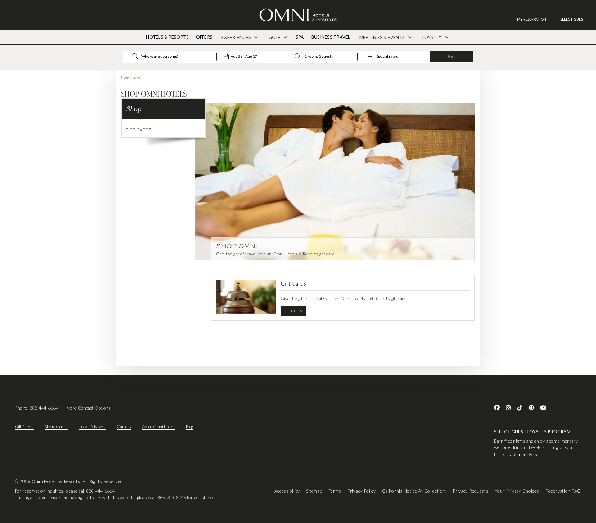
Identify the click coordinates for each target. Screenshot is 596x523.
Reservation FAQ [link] (563, 490)
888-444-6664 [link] (43, 408)
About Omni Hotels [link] (158, 426)
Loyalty (432, 37)
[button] (572, 19)
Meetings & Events (382, 37)
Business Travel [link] (330, 36)
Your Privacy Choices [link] (517, 490)
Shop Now (293, 311)
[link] (535, 19)
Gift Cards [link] (24, 426)
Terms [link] (334, 490)
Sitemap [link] (314, 490)
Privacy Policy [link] (361, 490)
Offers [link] (204, 36)
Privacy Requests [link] (470, 490)
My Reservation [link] (531, 19)
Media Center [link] (56, 426)
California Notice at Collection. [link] (414, 490)
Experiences (236, 37)
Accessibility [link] (287, 490)
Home (125, 77)
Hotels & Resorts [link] (167, 36)
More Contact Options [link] (88, 408)
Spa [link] (300, 36)
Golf (275, 37)
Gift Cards (138, 129)
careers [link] (124, 426)
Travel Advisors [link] (92, 426)
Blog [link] (189, 426)
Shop (137, 77)
